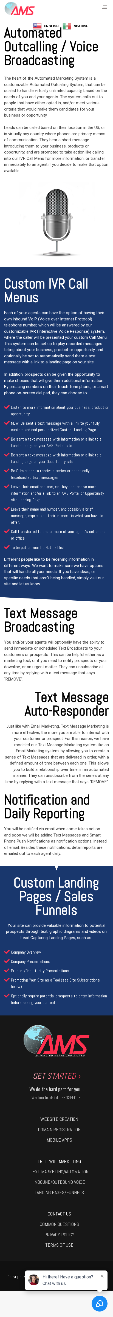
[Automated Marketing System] (19, 8)
